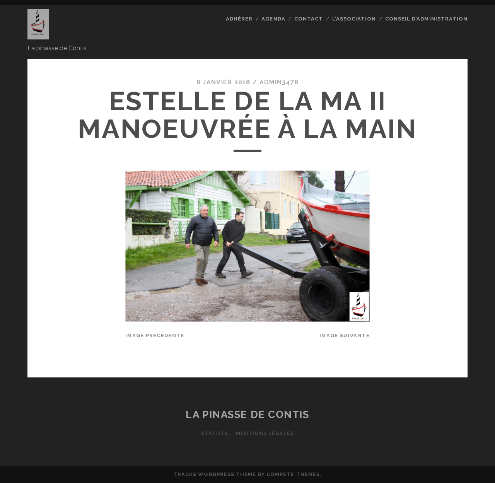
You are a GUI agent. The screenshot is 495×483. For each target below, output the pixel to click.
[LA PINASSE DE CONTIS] (38, 36)
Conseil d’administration (426, 19)
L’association (354, 19)
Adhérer (239, 19)
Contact (308, 19)
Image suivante (344, 335)
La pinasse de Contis (247, 414)
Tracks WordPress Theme (214, 474)
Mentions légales (265, 433)
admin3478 (279, 82)
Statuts (214, 433)
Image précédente (154, 335)
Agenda (273, 19)
